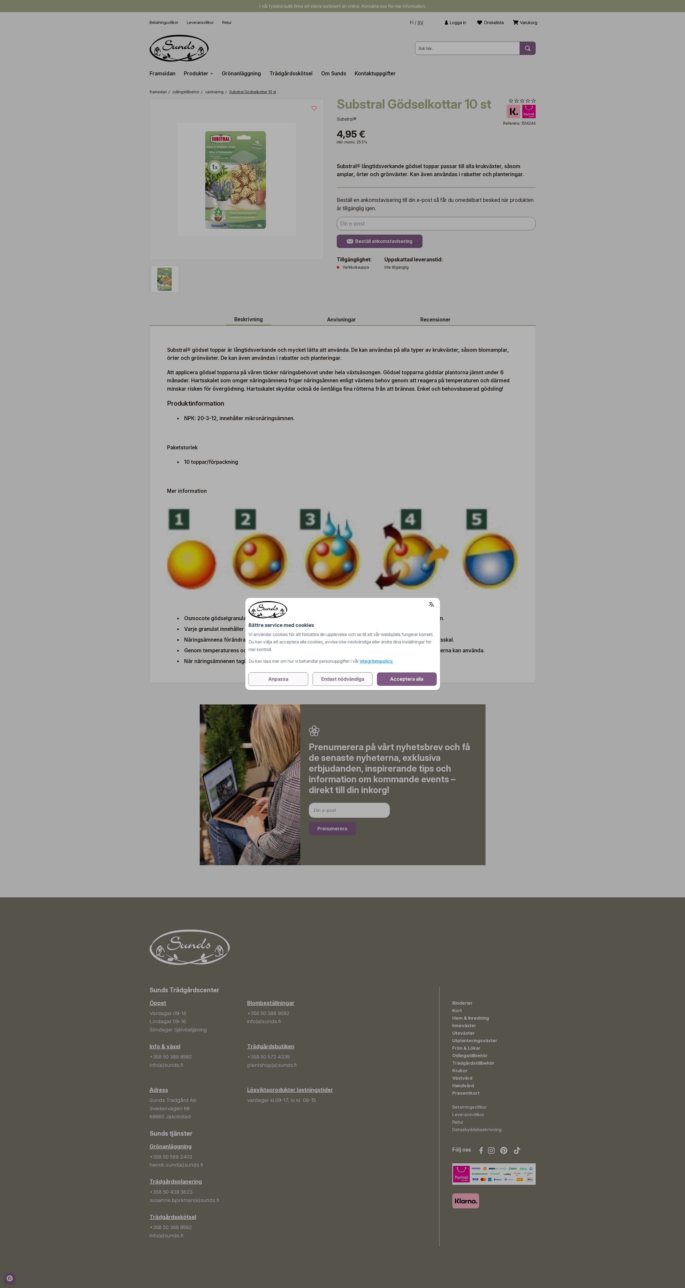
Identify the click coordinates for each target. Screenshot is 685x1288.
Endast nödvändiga (342, 679)
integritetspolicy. (376, 661)
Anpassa (278, 679)
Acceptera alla (406, 679)
